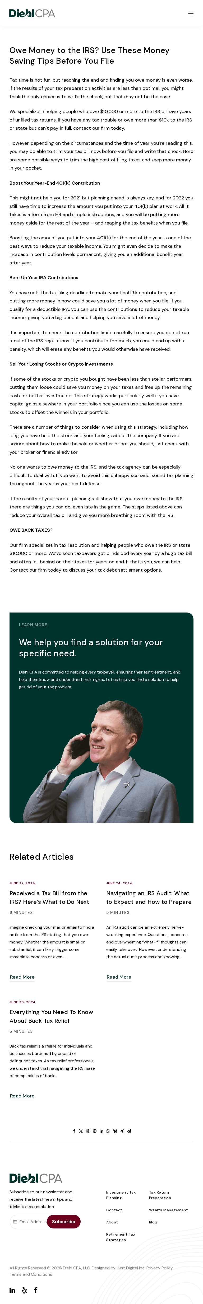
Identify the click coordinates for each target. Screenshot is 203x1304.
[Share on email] (129, 1131)
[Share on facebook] (74, 1131)
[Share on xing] (122, 1131)
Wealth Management (168, 1210)
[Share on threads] (88, 1131)
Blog (153, 1222)
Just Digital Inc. (131, 1268)
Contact (114, 1210)
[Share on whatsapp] (108, 1131)
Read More (22, 977)
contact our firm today (98, 128)
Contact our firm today (35, 570)
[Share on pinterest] (94, 1131)
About (112, 1222)
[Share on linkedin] (101, 1131)
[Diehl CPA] (32, 13)
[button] (191, 13)
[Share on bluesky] (115, 1131)
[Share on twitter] (81, 1131)
